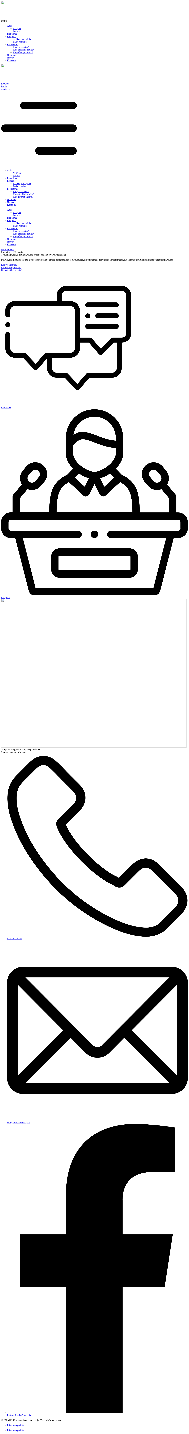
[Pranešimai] (68, 405)
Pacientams (12, 189)
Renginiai (11, 181)
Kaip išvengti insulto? (23, 197)
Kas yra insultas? (21, 191)
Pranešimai (12, 178)
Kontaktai (11, 205)
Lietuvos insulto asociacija (5, 86)
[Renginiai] (94, 595)
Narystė (10, 202)
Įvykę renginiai (20, 186)
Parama (16, 175)
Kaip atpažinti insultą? (23, 194)
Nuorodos (11, 199)
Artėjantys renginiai (22, 183)
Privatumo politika (15, 1425)
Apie (9, 170)
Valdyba (17, 173)
